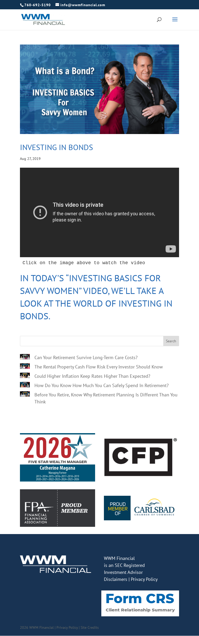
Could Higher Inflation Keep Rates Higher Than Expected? (92, 376)
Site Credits (90, 627)
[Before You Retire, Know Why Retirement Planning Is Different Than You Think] (25, 394)
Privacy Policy (144, 579)
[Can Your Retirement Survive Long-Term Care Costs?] (25, 357)
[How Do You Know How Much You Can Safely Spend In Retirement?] (25, 385)
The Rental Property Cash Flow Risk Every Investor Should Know (98, 367)
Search (171, 341)
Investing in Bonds (56, 147)
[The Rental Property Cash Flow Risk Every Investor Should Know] (25, 367)
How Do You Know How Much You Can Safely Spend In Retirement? (101, 385)
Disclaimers (115, 579)
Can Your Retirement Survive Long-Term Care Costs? (86, 357)
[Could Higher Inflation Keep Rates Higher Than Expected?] (25, 376)
